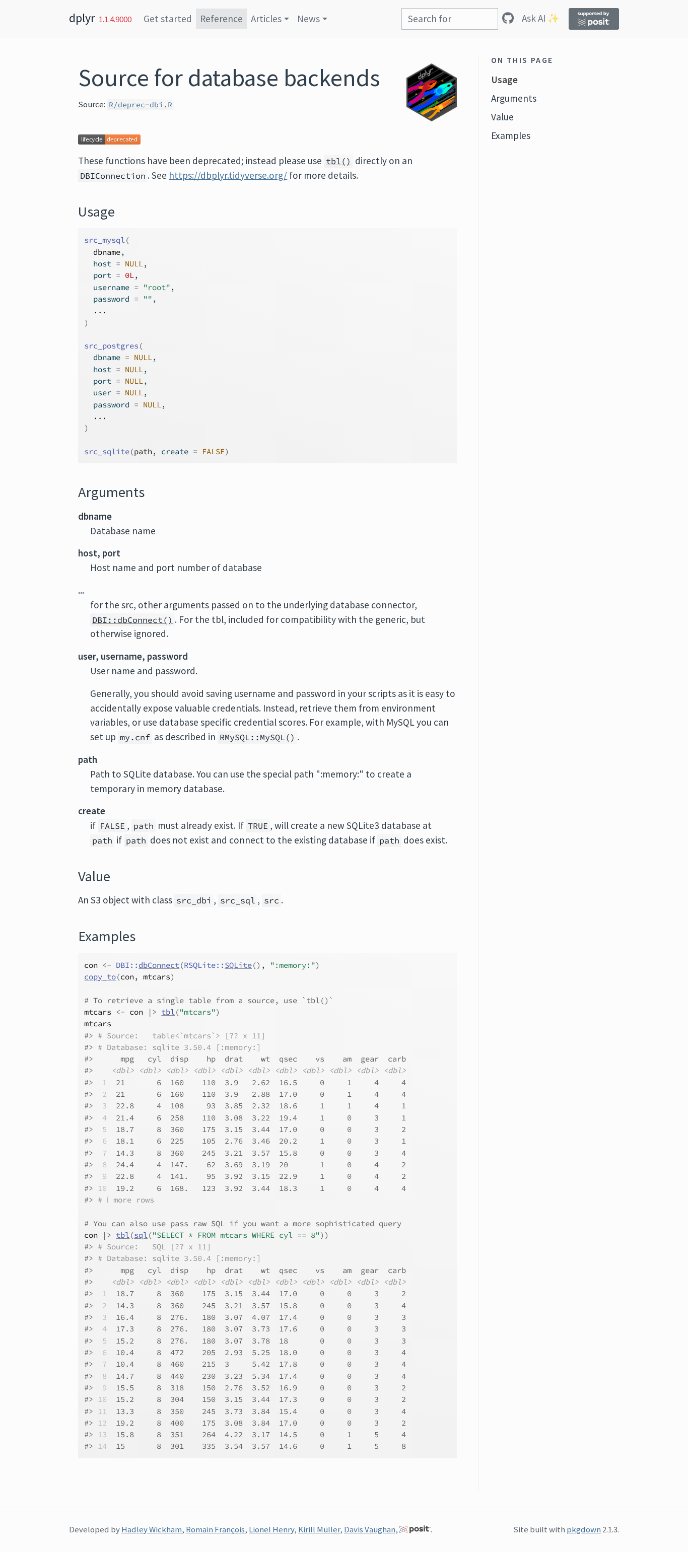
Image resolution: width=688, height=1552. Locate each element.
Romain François (215, 1529)
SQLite (238, 965)
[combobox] (449, 19)
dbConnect (159, 965)
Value (502, 117)
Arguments (513, 98)
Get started (168, 19)
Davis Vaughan (369, 1529)
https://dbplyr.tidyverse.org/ (228, 175)
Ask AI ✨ (541, 18)
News (308, 19)
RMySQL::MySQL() (257, 737)
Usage (504, 80)
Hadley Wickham (151, 1529)
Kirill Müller (319, 1529)
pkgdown (584, 1529)
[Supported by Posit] (594, 19)
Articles (266, 19)
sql (141, 1235)
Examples (510, 135)
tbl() (338, 161)
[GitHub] (508, 18)
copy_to (100, 976)
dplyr (82, 18)
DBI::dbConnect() (132, 619)
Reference (221, 19)
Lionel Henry (271, 1529)
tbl (168, 1012)
